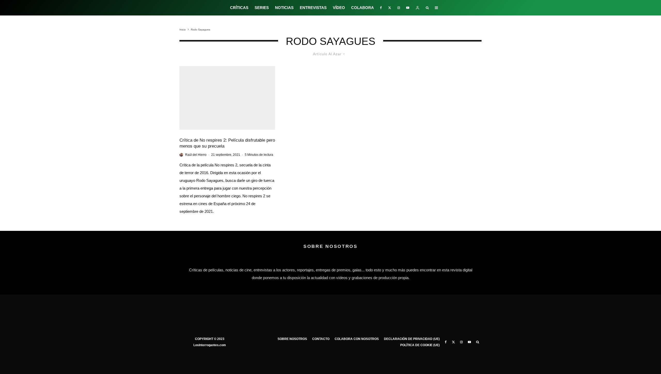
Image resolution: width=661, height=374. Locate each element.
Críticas (239, 7)
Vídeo (339, 7)
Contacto (320, 339)
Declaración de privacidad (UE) (412, 339)
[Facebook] (381, 7)
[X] (389, 7)
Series (262, 7)
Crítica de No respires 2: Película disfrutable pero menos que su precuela (227, 143)
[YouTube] (407, 7)
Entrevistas (313, 7)
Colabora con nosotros (357, 339)
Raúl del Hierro (196, 155)
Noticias (284, 7)
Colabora (362, 7)
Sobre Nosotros (292, 339)
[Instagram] (398, 7)
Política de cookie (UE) (420, 345)
